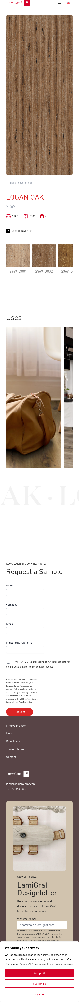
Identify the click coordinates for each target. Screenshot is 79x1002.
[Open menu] (59, 3)
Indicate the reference (19, 642)
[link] (18, 261)
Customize (39, 983)
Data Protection (25, 702)
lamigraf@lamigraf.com (21, 784)
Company (11, 604)
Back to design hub (21, 182)
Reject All (39, 994)
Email (9, 623)
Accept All (39, 973)
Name (9, 585)
